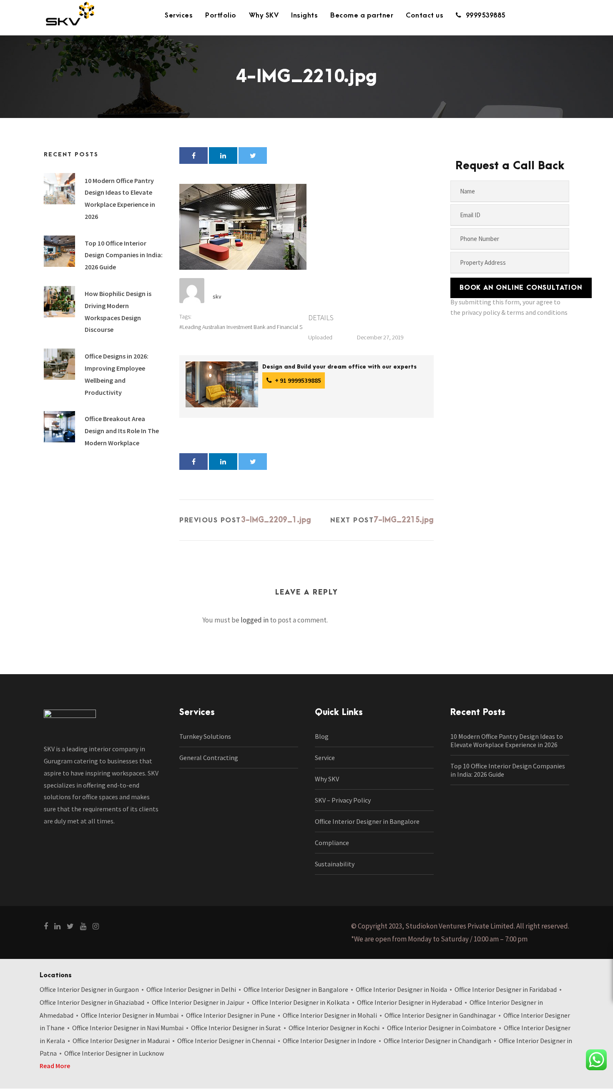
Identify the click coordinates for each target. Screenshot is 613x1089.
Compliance (332, 842)
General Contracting (208, 757)
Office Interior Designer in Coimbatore (441, 1028)
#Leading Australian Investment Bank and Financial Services (249, 327)
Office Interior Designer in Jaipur (198, 1002)
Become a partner (361, 15)
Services (179, 15)
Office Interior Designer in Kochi (334, 1028)
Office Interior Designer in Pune (230, 1015)
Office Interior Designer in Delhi (191, 989)
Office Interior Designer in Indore (329, 1040)
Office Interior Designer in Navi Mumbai (127, 1028)
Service (325, 757)
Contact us (424, 15)
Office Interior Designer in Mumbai (129, 1015)
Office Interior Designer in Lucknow (114, 1053)
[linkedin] (57, 926)
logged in (255, 620)
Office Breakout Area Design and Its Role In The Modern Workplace (122, 430)
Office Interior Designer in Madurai (121, 1040)
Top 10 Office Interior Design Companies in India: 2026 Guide (124, 255)
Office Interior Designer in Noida (401, 989)
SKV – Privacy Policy (343, 800)
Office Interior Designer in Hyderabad (409, 1002)
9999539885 (485, 15)
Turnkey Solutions (205, 736)
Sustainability (334, 864)
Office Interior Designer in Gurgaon (89, 989)
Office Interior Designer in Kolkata (300, 1002)
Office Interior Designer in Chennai (226, 1040)
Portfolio (220, 15)
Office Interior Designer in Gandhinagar (440, 1015)
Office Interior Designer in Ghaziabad (92, 1002)
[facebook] (46, 926)
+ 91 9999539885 (297, 380)
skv (217, 296)
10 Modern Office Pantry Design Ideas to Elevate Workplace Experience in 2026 (506, 740)
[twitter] (70, 926)
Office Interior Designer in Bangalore (367, 821)
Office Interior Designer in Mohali (330, 1015)
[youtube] (83, 926)
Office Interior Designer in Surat (236, 1028)
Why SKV (264, 15)
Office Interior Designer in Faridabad (506, 989)
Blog (322, 736)
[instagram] (96, 926)
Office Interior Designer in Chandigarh (437, 1040)
